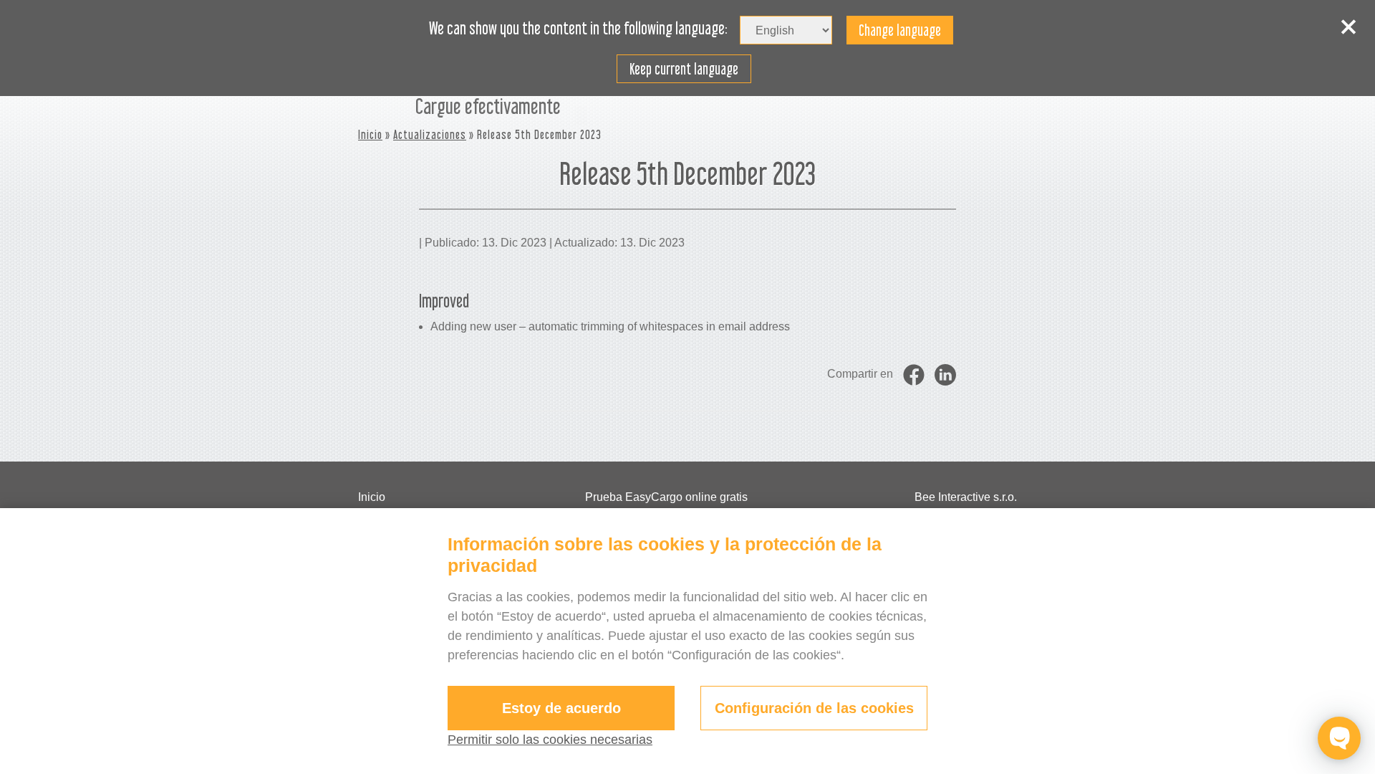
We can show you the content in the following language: (578, 28)
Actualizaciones (429, 134)
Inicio (370, 134)
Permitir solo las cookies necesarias (550, 739)
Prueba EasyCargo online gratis (666, 497)
